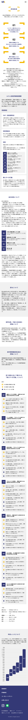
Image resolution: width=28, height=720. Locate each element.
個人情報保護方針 (5, 710)
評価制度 (4, 692)
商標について (12, 710)
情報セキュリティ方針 (6, 712)
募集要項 (4, 688)
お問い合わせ (5, 700)
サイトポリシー (19, 710)
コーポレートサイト (7, 696)
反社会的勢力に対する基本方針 (17, 712)
